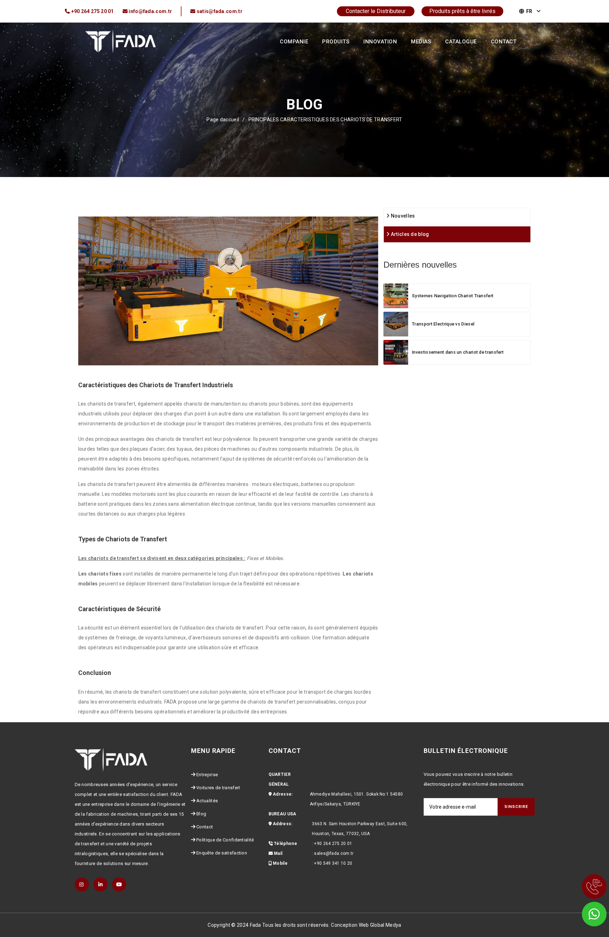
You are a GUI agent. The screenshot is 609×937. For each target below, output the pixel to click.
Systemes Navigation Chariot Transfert (452, 295)
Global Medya (385, 925)
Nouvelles (402, 216)
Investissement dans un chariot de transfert (458, 352)
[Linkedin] (100, 884)
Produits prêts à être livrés (462, 11)
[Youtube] (119, 884)
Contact (204, 826)
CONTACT (504, 41)
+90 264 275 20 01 (333, 843)
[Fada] (120, 41)
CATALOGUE (461, 41)
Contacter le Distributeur (376, 11)
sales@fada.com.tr (333, 853)
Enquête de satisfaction (221, 853)
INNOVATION (380, 41)
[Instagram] (82, 884)
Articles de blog (409, 234)
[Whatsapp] (584, 912)
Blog (201, 813)
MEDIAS (421, 41)
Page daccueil (223, 119)
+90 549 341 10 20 (333, 863)
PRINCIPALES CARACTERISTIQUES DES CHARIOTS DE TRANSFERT (325, 119)
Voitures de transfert (218, 787)
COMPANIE (294, 41)
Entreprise (207, 774)
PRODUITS (335, 41)
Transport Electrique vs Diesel (443, 324)
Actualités (207, 800)
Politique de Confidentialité (225, 839)
